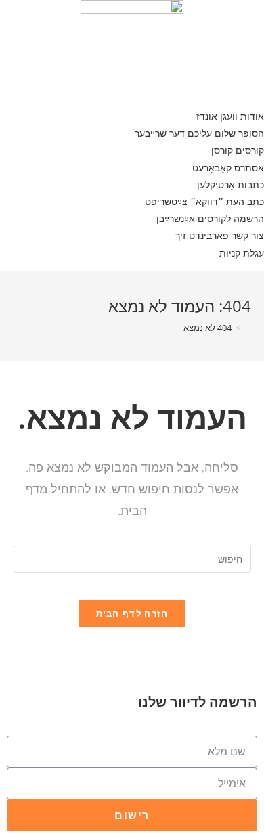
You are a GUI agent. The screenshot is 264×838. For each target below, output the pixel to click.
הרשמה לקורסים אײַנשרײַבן (210, 218)
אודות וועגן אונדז (230, 116)
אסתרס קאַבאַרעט (228, 167)
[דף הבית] (247, 328)
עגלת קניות (241, 252)
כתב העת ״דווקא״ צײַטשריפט (204, 201)
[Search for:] (132, 558)
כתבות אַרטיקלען (230, 184)
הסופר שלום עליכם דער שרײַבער (199, 133)
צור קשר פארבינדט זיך (219, 235)
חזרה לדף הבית (132, 613)
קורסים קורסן (237, 150)
